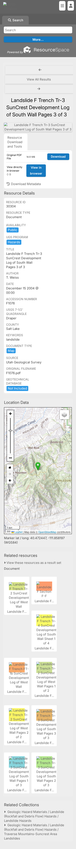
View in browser (36, 170)
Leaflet (18, 532)
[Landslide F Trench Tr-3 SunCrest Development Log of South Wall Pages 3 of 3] (38, 127)
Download (58, 156)
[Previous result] (40, 70)
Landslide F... (17, 612)
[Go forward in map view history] (10, 474)
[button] (38, 466)
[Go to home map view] (10, 467)
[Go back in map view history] (10, 480)
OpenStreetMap (47, 532)
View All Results (39, 79)
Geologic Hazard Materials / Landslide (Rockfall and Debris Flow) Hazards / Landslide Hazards (34, 816)
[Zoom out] (10, 458)
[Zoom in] (10, 413)
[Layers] (64, 414)
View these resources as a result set (33, 563)
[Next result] (39, 89)
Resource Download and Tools (14, 142)
